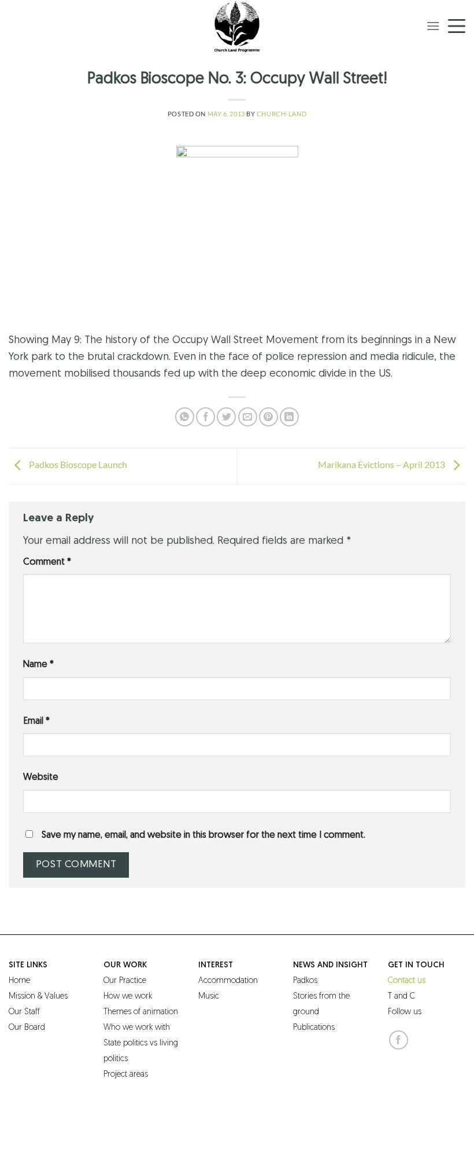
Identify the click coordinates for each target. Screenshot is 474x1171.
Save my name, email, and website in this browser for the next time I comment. (203, 835)
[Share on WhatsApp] (184, 416)
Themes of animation (140, 1012)
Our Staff (24, 1012)
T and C (401, 996)
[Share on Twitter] (226, 416)
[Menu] (433, 26)
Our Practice (124, 981)
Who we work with (136, 1027)
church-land (281, 113)
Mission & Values (38, 996)
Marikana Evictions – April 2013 (382, 464)
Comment (47, 562)
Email (36, 721)
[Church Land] (237, 26)
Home (19, 981)
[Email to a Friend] (247, 416)
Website (40, 777)
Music (208, 996)
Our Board (27, 1027)
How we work (127, 996)
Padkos (305, 981)
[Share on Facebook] (205, 416)
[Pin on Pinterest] (268, 416)
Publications (314, 1027)
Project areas (125, 1074)
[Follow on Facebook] (398, 1040)
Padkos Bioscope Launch (77, 464)
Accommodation (228, 981)
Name (38, 664)
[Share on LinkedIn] (289, 416)
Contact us (406, 981)
